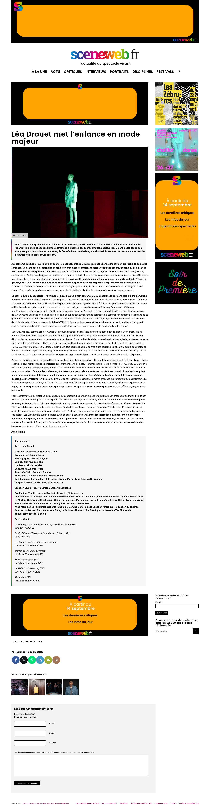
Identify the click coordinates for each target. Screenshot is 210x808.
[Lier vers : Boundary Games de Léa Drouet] (19, 687)
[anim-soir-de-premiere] (176, 303)
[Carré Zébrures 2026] (176, 124)
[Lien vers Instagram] (56, 660)
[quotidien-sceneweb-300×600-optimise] (176, 258)
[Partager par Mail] (48, 660)
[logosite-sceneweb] (105, 56)
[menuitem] (39, 71)
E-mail (52, 733)
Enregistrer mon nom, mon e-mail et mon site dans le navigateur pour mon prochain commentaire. (56, 752)
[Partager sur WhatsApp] (32, 660)
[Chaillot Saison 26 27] (176, 170)
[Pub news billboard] (105, 42)
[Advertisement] (177, 325)
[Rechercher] (178, 71)
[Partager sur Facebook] (16, 660)
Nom (51, 723)
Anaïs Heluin (36, 641)
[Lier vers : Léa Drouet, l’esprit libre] (71, 687)
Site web (52, 743)
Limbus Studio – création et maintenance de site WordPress (46, 804)
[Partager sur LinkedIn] (40, 660)
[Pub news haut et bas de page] (79, 124)
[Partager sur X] (24, 660)
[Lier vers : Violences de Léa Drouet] (37, 687)
